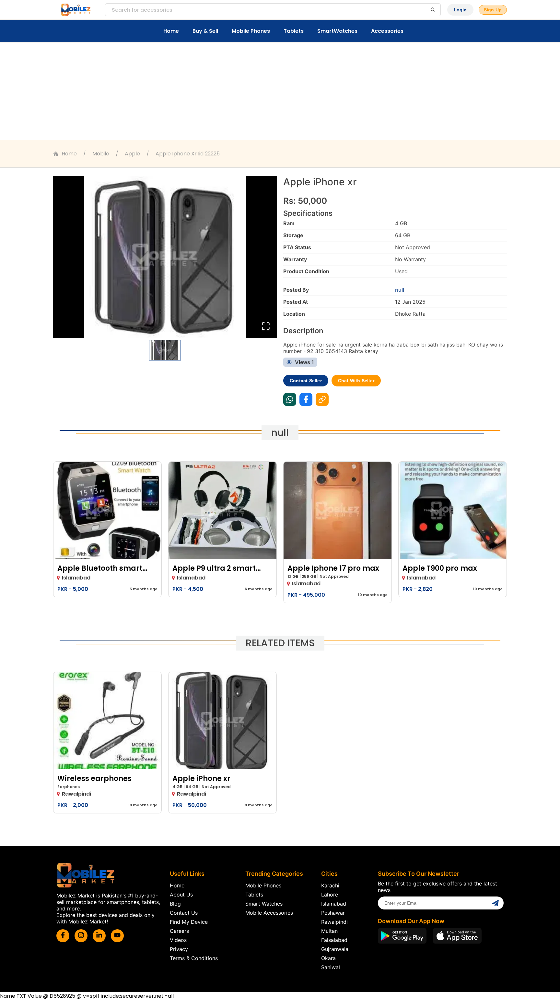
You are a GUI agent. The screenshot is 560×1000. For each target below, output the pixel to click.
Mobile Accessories (269, 912)
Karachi (330, 885)
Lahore (329, 894)
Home (171, 31)
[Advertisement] (280, 91)
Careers (179, 931)
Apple (132, 153)
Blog (175, 903)
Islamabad (333, 903)
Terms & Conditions (194, 958)
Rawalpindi (334, 922)
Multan (329, 931)
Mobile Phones (251, 31)
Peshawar (333, 912)
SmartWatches (337, 31)
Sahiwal (330, 967)
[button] (165, 257)
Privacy (179, 949)
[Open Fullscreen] (266, 326)
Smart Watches (264, 903)
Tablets (294, 31)
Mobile (100, 153)
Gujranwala (334, 949)
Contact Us (184, 912)
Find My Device (189, 922)
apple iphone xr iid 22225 (188, 153)
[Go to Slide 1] (165, 350)
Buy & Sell (205, 31)
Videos (178, 940)
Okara (328, 958)
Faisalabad (334, 940)
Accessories (387, 31)
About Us (181, 894)
